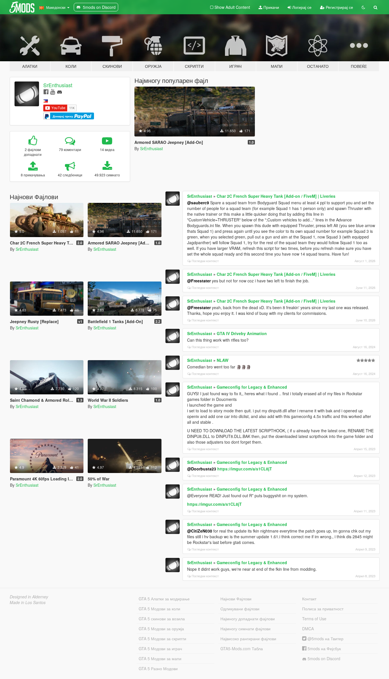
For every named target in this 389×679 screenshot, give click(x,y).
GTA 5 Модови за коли (159, 608)
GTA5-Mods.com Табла (241, 648)
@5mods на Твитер (324, 638)
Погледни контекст (205, 260)
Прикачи (270, 7)
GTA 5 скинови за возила (162, 618)
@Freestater (199, 281)
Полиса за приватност (322, 608)
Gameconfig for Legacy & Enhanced (252, 387)
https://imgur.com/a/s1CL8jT (244, 469)
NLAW (222, 360)
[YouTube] (52, 91)
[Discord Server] (59, 91)
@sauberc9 (198, 202)
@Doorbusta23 (201, 469)
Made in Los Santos (28, 602)
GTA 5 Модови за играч (160, 648)
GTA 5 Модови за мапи (160, 658)
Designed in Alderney (29, 597)
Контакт (309, 598)
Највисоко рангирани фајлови (248, 638)
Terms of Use (314, 618)
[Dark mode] (363, 7)
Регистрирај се (339, 7)
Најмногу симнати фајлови (245, 628)
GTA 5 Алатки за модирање (164, 598)
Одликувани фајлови (239, 608)
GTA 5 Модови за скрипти (162, 638)
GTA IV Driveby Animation (242, 333)
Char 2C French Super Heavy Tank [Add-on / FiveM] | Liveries (276, 196)
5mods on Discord (323, 658)
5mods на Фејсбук (323, 648)
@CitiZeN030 (199, 531)
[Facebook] (46, 91)
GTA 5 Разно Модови (158, 668)
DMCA (308, 628)
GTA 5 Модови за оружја (161, 628)
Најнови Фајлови (235, 598)
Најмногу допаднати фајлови (247, 618)
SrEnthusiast (57, 85)
